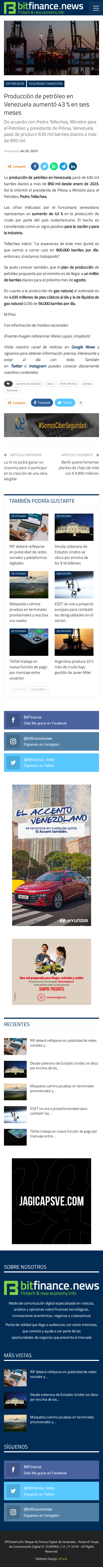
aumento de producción (28, 384)
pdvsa (50, 384)
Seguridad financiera (46, 83)
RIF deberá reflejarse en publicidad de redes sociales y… (63, 1043)
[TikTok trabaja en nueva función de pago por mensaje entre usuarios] (29, 642)
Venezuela (12, 390)
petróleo (87, 384)
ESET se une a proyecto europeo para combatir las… (58, 1111)
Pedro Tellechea (68, 384)
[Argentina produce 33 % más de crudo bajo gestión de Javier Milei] (74, 642)
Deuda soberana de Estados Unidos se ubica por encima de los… (64, 1065)
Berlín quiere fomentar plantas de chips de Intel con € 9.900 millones (79, 467)
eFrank (62, 1558)
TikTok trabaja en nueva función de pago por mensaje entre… (63, 1133)
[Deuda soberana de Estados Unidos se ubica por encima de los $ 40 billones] (74, 527)
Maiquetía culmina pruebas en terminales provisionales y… (62, 1088)
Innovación (64, 574)
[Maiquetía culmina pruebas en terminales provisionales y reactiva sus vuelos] (29, 584)
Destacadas (15, 83)
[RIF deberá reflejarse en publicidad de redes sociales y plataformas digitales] (29, 527)
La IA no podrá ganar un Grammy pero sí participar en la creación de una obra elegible (26, 470)
